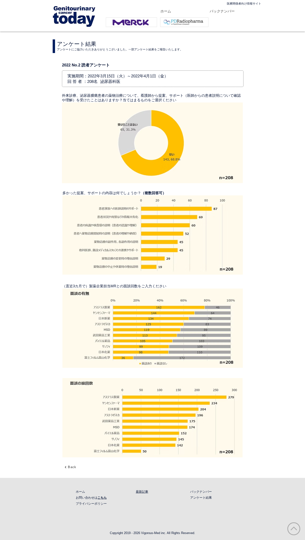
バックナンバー (201, 491)
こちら (102, 497)
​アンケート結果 (201, 497)
